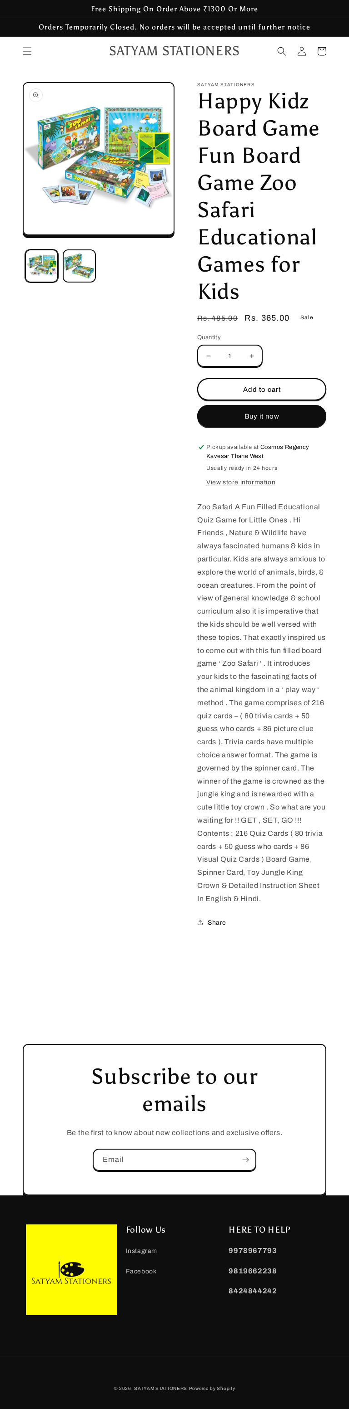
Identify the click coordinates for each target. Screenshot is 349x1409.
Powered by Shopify (212, 1388)
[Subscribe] (245, 1160)
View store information (240, 482)
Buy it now (261, 416)
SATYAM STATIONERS (160, 1388)
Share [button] (217, 922)
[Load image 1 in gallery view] (41, 266)
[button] (27, 51)
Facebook (141, 1271)
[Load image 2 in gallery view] (79, 266)
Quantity (209, 337)
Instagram (141, 1251)
